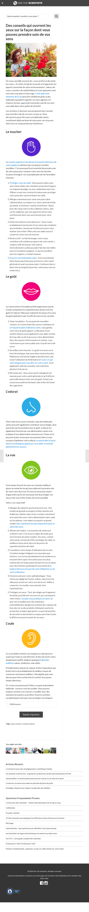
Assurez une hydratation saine (23, 258)
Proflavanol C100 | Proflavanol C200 (20, 843)
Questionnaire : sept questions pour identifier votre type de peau (31, 828)
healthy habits (29, 724)
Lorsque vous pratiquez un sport (35, 598)
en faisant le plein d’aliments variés (25, 327)
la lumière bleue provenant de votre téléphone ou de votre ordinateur (32, 568)
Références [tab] (15, 704)
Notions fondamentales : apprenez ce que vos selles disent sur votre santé (35, 849)
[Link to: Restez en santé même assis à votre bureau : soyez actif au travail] (53, 751)
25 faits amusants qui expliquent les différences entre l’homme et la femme (35, 818)
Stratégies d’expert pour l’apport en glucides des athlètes (28, 788)
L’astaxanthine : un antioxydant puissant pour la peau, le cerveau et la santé (35, 778)
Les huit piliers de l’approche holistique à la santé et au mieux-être (31, 833)
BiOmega (9, 823)
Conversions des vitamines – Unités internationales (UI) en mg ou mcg (33, 803)
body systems (16, 724)
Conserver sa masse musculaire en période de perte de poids (29, 783)
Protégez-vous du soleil (20, 183)
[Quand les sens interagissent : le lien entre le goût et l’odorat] (2, 456)
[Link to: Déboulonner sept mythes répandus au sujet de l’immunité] (9, 751)
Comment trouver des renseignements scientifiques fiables (29, 769)
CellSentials (10, 808)
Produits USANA (12, 813)
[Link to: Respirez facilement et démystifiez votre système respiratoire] (15, 751)
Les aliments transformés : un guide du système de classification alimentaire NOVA (38, 774)
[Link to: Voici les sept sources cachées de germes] (41, 751)
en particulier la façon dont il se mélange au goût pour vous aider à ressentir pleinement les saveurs (31, 443)
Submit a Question (31, 714)
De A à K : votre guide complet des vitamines (23, 838)
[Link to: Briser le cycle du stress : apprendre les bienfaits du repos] (47, 751)
